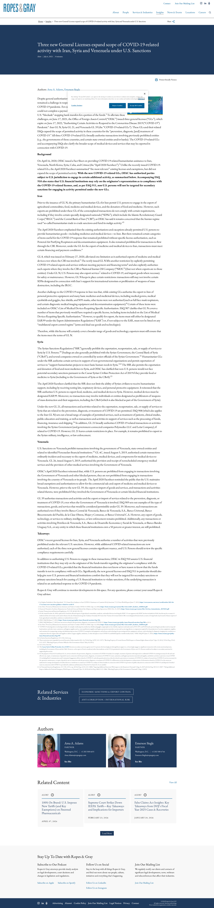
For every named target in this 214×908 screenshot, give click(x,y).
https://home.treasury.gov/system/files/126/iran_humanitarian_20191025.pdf (145, 609)
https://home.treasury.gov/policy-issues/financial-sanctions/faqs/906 (79, 620)
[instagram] (201, 3)
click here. (141, 99)
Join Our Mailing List (184, 3)
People (126, 12)
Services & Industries (142, 12)
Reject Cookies (117, 105)
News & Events (174, 12)
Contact (166, 3)
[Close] (144, 93)
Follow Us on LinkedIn (96, 882)
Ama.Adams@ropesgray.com (75, 755)
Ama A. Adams (55, 89)
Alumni (68, 903)
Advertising (57, 903)
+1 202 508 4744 (158, 751)
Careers (202, 12)
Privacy (126, 903)
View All (173, 782)
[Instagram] (38, 903)
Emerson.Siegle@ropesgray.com (147, 755)
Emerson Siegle (72, 89)
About (116, 12)
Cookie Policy (80, 903)
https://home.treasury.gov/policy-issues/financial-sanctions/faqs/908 (125, 622)
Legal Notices (115, 903)
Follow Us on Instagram (96, 887)
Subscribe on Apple (45, 882)
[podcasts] (209, 3)
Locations (190, 12)
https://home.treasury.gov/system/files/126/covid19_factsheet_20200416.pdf (123, 607)
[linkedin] (205, 3)
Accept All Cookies (136, 105)
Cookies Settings (76, 105)
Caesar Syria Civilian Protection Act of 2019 (55, 647)
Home (40, 21)
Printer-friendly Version (168, 79)
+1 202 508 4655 (87, 751)
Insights (160, 12)
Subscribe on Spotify (66, 882)
